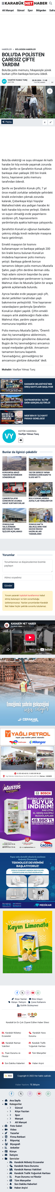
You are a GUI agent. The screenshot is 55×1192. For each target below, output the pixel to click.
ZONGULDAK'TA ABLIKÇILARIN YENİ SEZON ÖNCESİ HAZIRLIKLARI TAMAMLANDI (38, 529)
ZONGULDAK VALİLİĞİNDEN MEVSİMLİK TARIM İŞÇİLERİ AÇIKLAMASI (12, 528)
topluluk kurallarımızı (29, 595)
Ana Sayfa (15, 1100)
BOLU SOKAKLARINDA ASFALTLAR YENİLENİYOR (40, 499)
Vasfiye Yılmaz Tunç (28, 434)
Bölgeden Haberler (25, 49)
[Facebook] (17, 992)
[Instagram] (27, 992)
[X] (22, 992)
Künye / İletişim (18, 1002)
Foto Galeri (16, 1125)
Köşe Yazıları (21, 999)
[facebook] (11, 1093)
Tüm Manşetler (39, 1053)
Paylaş (9, 122)
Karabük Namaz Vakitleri (11, 1044)
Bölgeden (41, 10)
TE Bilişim (35, 1084)
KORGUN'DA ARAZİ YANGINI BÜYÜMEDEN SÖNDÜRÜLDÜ (12, 474)
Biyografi (15, 1144)
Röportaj (14, 1140)
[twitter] (20, 1093)
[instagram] (29, 1093)
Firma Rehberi (17, 1136)
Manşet (18, 1118)
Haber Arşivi (38, 1063)
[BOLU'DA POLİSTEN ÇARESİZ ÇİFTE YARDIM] (27, 102)
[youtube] (39, 1093)
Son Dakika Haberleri (15, 1063)
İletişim (14, 1155)
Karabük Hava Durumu (37, 1034)
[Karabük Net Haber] (26, 3)
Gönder (8, 585)
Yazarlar (14, 1133)
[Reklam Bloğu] (27, 753)
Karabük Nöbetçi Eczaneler (11, 1034)
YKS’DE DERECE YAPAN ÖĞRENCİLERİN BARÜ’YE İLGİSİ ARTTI (40, 474)
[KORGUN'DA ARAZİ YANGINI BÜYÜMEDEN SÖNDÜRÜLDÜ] (14, 463)
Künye (13, 1151)
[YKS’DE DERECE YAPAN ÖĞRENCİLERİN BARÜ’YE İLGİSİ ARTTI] (41, 463)
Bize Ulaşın (37, 999)
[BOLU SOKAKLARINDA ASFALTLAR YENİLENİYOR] (41, 489)
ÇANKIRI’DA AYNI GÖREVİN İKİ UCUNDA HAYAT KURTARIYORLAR (13, 500)
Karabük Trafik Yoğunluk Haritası (37, 1044)
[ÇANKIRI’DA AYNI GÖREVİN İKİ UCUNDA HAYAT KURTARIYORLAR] (14, 489)
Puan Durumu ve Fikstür (11, 1054)
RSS (9, 1076)
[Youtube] (32, 992)
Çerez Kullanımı (38, 1002)
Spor (30, 10)
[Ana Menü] (3, 3)
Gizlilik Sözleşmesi (29, 1005)
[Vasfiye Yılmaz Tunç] (9, 435)
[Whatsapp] (38, 992)
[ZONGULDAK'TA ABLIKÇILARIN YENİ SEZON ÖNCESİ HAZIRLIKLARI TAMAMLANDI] (41, 515)
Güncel (20, 10)
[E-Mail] (20, 440)
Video (13, 1129)
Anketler (14, 1147)
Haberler (7, 49)
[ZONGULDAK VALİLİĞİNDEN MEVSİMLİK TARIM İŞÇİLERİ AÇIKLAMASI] (14, 515)
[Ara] (50, 3)
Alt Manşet (8, 10)
